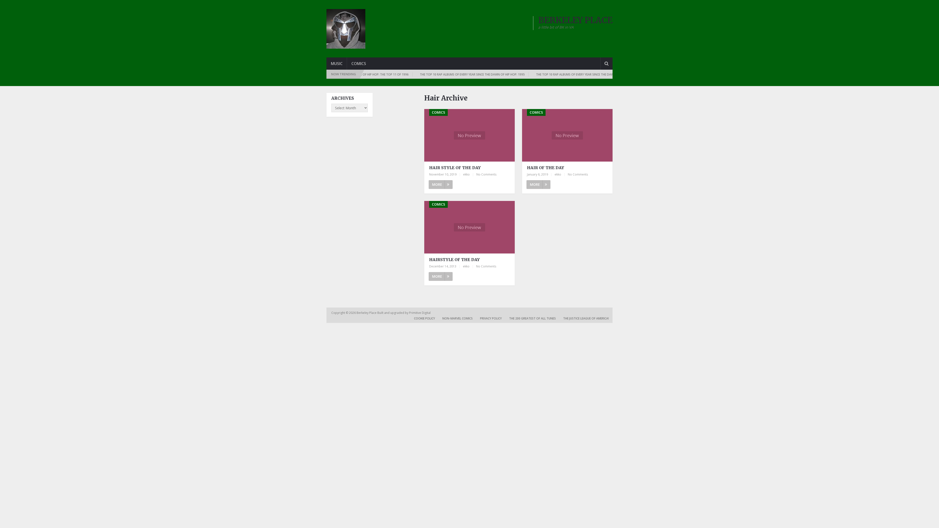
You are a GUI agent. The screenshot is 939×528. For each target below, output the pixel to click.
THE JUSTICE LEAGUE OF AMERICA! (586, 318)
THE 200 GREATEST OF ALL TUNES (532, 318)
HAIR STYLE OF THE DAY (455, 167)
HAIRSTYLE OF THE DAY (454, 259)
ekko (466, 174)
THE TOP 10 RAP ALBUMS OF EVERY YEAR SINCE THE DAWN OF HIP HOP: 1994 (576, 74)
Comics (358, 63)
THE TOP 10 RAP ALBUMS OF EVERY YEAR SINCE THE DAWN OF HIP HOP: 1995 (460, 74)
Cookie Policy (424, 318)
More (437, 184)
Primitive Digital (420, 313)
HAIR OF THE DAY (545, 167)
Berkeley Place (367, 313)
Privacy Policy (491, 318)
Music (337, 63)
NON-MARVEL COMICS (457, 318)
